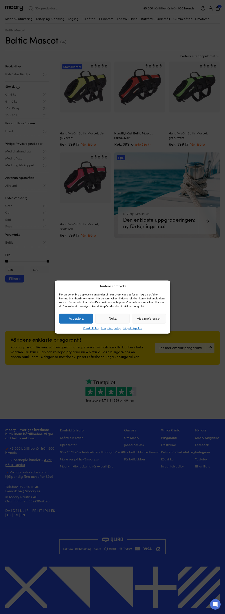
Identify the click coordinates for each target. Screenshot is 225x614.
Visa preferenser (149, 318)
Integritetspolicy (111, 328)
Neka (112, 318)
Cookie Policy (91, 328)
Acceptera (76, 318)
